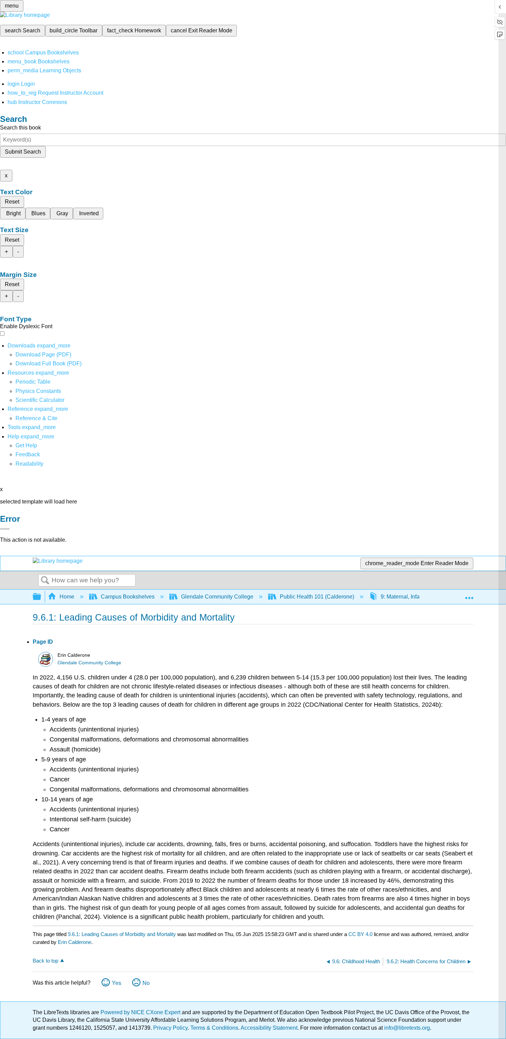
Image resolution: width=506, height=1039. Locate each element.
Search (45, 580)
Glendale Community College (217, 597)
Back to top (45, 961)
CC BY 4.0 (360, 934)
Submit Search (23, 152)
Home (67, 597)
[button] (27, 454)
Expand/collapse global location (469, 595)
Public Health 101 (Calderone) (317, 597)
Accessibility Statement (269, 1028)
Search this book (20, 128)
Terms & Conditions (214, 1028)
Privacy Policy (170, 1028)
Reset (12, 202)
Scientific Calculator (39, 400)
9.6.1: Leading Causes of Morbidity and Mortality (122, 934)
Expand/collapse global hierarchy (41, 597)
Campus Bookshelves (127, 597)
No (146, 983)
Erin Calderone (74, 942)
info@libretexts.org (406, 1028)
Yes (116, 983)
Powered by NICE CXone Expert (141, 1012)
